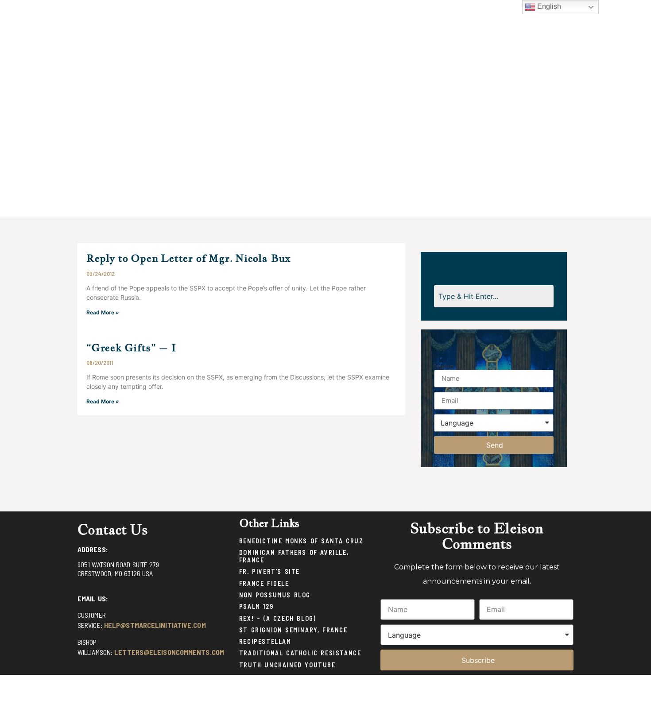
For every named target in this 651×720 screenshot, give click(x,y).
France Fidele (264, 583)
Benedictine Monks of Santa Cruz (301, 541)
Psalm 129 (256, 606)
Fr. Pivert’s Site (269, 571)
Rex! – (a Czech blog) (277, 618)
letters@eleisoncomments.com (169, 652)
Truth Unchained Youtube (287, 665)
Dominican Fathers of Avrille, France (294, 556)
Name (443, 366)
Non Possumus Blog (274, 595)
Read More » (102, 312)
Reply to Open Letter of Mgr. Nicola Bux (188, 258)
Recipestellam (265, 641)
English (548, 6)
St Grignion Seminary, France (293, 630)
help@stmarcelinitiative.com (155, 625)
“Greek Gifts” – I (131, 347)
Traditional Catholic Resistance (300, 653)
